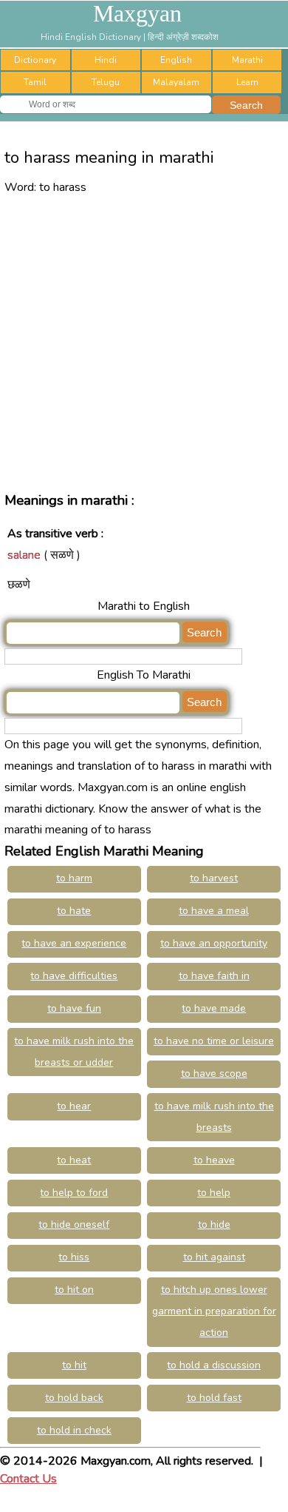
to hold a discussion (214, 1365)
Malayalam (176, 82)
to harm (74, 878)
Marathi (247, 60)
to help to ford (74, 1193)
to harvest (214, 878)
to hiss (73, 1257)
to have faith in (214, 976)
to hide (214, 1224)
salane (24, 555)
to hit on (74, 1290)
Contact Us (28, 1479)
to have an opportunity (213, 943)
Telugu (106, 82)
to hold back (74, 1398)
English (176, 60)
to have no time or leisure (214, 1041)
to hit (74, 1365)
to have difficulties (73, 976)
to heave (214, 1160)
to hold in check (74, 1430)
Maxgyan (137, 13)
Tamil (35, 82)
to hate (74, 911)
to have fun (74, 1008)
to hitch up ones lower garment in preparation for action (214, 1311)
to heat (74, 1160)
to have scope (214, 1073)
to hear (74, 1106)
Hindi (106, 60)
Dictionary (35, 60)
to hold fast (214, 1398)
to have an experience (73, 943)
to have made (214, 1008)
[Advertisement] (144, 342)
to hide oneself (73, 1224)
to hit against (214, 1257)
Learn (247, 82)
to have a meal (214, 911)
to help (213, 1193)
